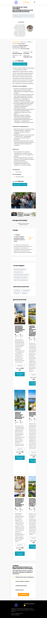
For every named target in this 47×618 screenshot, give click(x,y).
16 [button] (25, 256)
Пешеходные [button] (26, 290)
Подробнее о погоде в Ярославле (23, 223)
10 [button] (16, 256)
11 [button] (17, 256)
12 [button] (19, 256)
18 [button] (28, 256)
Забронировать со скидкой (19, 64)
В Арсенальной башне (21, 585)
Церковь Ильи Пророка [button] (19, 269)
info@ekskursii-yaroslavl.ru (29, 603)
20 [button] (31, 256)
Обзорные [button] (16, 293)
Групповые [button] (24, 293)
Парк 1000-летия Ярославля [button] (20, 280)
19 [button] (29, 256)
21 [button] (32, 256)
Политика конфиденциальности (17, 613)
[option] (23, 244)
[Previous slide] (13, 200)
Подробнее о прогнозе (23, 224)
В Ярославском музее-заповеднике (25, 577)
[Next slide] (34, 200)
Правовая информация (15, 614)
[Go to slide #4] (33, 214)
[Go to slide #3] (27, 214)
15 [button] (23, 256)
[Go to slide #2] (21, 214)
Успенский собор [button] (18, 272)
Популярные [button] (17, 290)
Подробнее (20, 365)
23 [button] (35, 256)
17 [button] (26, 256)
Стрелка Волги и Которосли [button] (20, 277)
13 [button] (20, 256)
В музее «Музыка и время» (23, 581)
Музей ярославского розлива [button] (21, 274)
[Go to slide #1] (14, 214)
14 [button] (22, 256)
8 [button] (13, 256)
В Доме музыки (20, 590)
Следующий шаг (23, 594)
